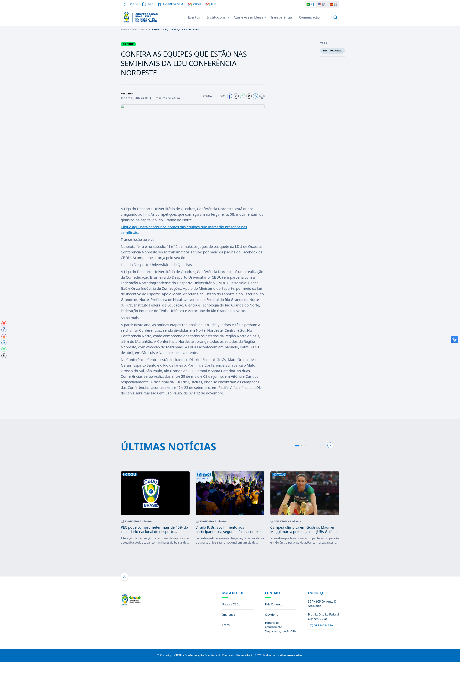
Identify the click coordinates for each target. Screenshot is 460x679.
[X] (249, 96)
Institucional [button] (216, 17)
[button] (335, 17)
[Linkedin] (236, 96)
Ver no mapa (323, 625)
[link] (3, 323)
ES (335, 4)
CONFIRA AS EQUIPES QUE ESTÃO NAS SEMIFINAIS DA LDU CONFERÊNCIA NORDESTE (173, 29)
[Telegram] (255, 96)
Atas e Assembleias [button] (248, 17)
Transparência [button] (281, 17)
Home (125, 29)
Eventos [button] (194, 17)
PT (312, 4)
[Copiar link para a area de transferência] (261, 96)
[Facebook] (229, 96)
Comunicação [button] (309, 17)
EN (324, 4)
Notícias (138, 29)
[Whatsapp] (242, 96)
